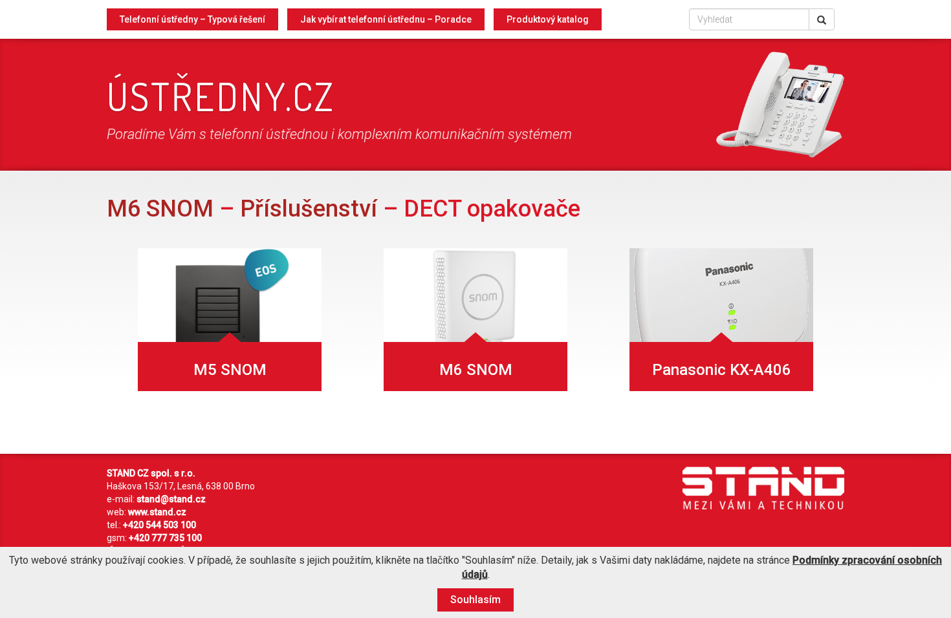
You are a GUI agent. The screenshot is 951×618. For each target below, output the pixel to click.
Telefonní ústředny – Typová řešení (192, 19)
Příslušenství (308, 208)
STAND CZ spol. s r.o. (151, 473)
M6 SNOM (160, 208)
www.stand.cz (157, 512)
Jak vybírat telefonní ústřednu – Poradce (386, 19)
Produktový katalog (548, 19)
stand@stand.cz (171, 499)
